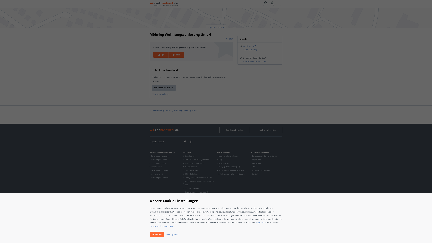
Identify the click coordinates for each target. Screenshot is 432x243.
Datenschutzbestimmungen (161, 226)
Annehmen (157, 234)
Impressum (261, 222)
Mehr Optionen (172, 234)
